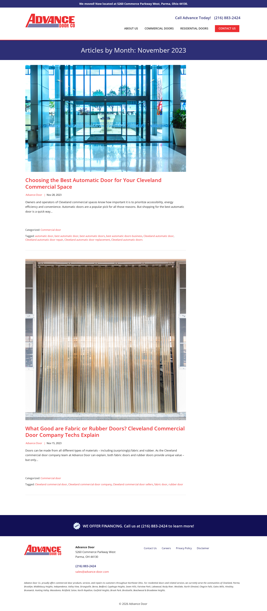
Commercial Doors (159, 28)
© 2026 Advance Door (133, 604)
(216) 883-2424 (227, 17)
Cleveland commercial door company (90, 484)
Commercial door (51, 230)
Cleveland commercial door (51, 484)
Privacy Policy (184, 548)
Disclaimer (203, 548)
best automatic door (66, 236)
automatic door (44, 236)
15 (53, 443)
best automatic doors (92, 236)
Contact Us (227, 28)
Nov (49, 195)
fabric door (160, 484)
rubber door (176, 484)
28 (53, 195)
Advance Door (34, 195)
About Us (131, 28)
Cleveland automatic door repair (44, 239)
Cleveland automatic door (159, 236)
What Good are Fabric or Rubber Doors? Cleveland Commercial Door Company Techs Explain (105, 432)
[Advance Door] (50, 20)
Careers (166, 548)
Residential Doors (194, 28)
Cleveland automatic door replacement (87, 239)
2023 (58, 195)
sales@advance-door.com (92, 572)
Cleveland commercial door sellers (133, 484)
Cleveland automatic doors (127, 239)
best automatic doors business (124, 236)
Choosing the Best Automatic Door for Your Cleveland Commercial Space (93, 183)
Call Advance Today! (193, 17)
